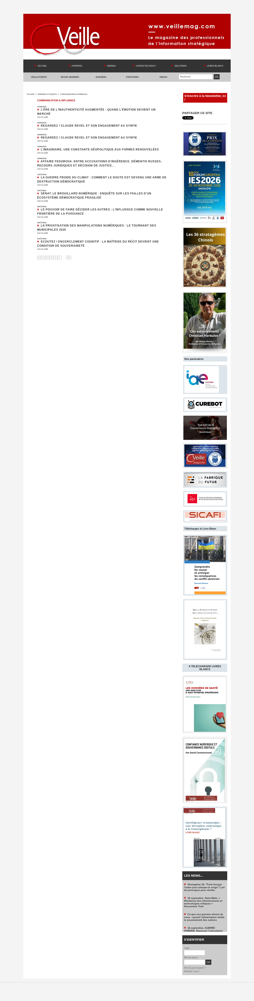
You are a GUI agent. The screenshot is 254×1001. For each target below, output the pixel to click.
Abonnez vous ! (192, 971)
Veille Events (39, 77)
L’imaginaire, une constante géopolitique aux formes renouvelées (100, 149)
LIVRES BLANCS (214, 66)
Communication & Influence (73, 94)
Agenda (111, 66)
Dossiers (101, 77)
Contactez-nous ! (145, 66)
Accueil (42, 66)
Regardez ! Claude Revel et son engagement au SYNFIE (89, 125)
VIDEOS (163, 77)
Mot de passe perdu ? (195, 968)
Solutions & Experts (47, 94)
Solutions (180, 66)
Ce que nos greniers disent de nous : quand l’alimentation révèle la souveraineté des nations (204, 902)
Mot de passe (191, 957)
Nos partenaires (194, 358)
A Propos (76, 66)
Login (186, 948)
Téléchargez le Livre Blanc (200, 528)
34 (68, 257)
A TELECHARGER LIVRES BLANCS (205, 668)
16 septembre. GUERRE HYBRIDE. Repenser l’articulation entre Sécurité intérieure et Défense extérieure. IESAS (203, 917)
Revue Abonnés (70, 77)
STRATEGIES (132, 77)
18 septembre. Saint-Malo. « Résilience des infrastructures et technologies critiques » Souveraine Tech (203, 887)
